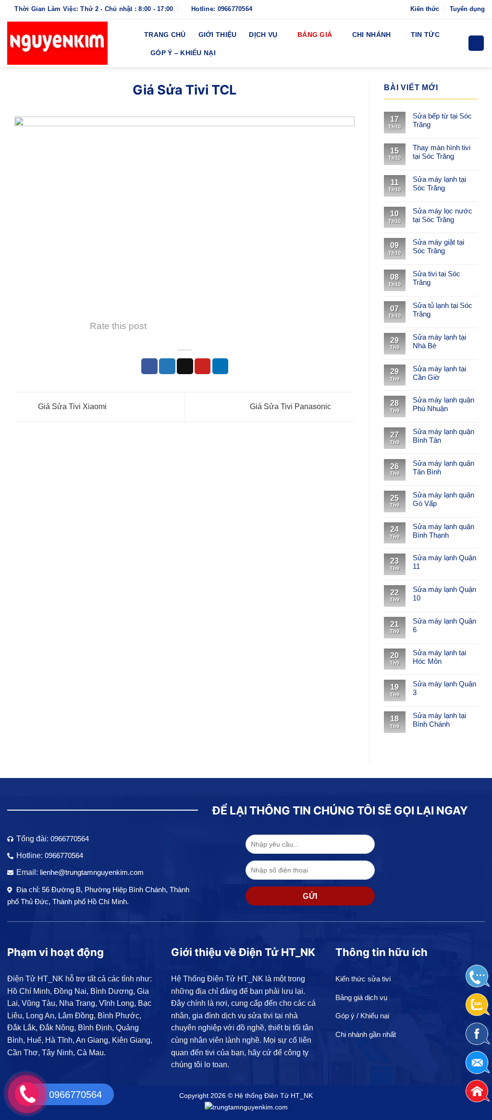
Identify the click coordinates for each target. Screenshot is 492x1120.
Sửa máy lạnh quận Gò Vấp (443, 499)
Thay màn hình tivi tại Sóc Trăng (441, 151)
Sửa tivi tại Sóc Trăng (436, 278)
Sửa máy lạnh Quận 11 (444, 562)
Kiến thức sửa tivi (363, 979)
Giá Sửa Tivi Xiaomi (71, 406)
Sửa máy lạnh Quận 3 (444, 688)
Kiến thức (424, 8)
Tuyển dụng (467, 8)
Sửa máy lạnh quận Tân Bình (443, 467)
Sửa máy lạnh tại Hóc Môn (439, 656)
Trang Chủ (165, 34)
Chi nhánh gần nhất (365, 1034)
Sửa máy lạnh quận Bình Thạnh (443, 530)
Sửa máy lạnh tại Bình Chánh (439, 719)
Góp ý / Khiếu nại (362, 1016)
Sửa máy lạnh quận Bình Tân (443, 435)
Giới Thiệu (217, 34)
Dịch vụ (263, 34)
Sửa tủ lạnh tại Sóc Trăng (442, 309)
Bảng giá (314, 34)
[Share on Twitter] (167, 366)
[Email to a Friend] (185, 366)
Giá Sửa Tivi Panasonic (291, 406)
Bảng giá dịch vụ (361, 997)
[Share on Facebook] (149, 366)
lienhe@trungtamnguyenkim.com (92, 872)
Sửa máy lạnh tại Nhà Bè (439, 341)
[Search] (476, 43)
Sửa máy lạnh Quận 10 (444, 593)
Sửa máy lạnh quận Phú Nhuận (443, 404)
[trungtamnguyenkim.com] (246, 1106)
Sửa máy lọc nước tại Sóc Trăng (442, 215)
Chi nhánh (371, 34)
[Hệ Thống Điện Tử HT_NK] (68, 43)
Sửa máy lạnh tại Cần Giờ (439, 373)
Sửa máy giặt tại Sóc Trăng (438, 246)
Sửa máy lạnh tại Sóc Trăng (439, 183)
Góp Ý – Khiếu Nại (183, 53)
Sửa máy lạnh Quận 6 (444, 625)
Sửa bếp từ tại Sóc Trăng (442, 120)
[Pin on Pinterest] (203, 366)
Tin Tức (425, 34)
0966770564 (69, 839)
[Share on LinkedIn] (220, 366)
